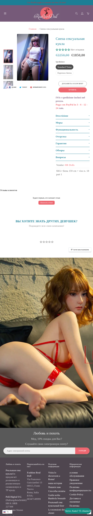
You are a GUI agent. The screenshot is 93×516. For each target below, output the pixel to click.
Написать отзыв (46, 203)
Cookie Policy (76, 494)
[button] (63, 49)
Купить (73, 90)
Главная (32, 29)
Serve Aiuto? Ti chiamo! (77, 510)
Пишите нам (54, 487)
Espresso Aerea (65, 73)
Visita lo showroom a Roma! (54, 476)
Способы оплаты (56, 491)
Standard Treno (65, 67)
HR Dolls (70, 165)
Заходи (82, 451)
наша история (55, 483)
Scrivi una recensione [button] (81, 250)
